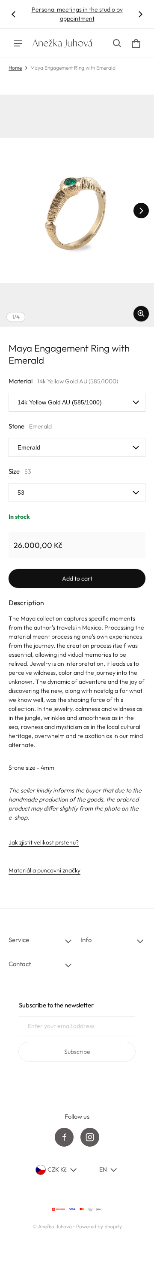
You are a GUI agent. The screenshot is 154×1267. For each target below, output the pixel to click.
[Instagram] (89, 1137)
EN (103, 1169)
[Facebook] (64, 1137)
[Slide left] (14, 14)
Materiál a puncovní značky (44, 870)
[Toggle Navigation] (18, 43)
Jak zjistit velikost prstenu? (44, 842)
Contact (20, 964)
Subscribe (77, 1052)
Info (86, 940)
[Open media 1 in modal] (77, 211)
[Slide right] (140, 14)
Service (19, 940)
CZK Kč (57, 1169)
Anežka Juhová (55, 1226)
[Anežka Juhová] (62, 43)
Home (15, 67)
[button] (117, 43)
